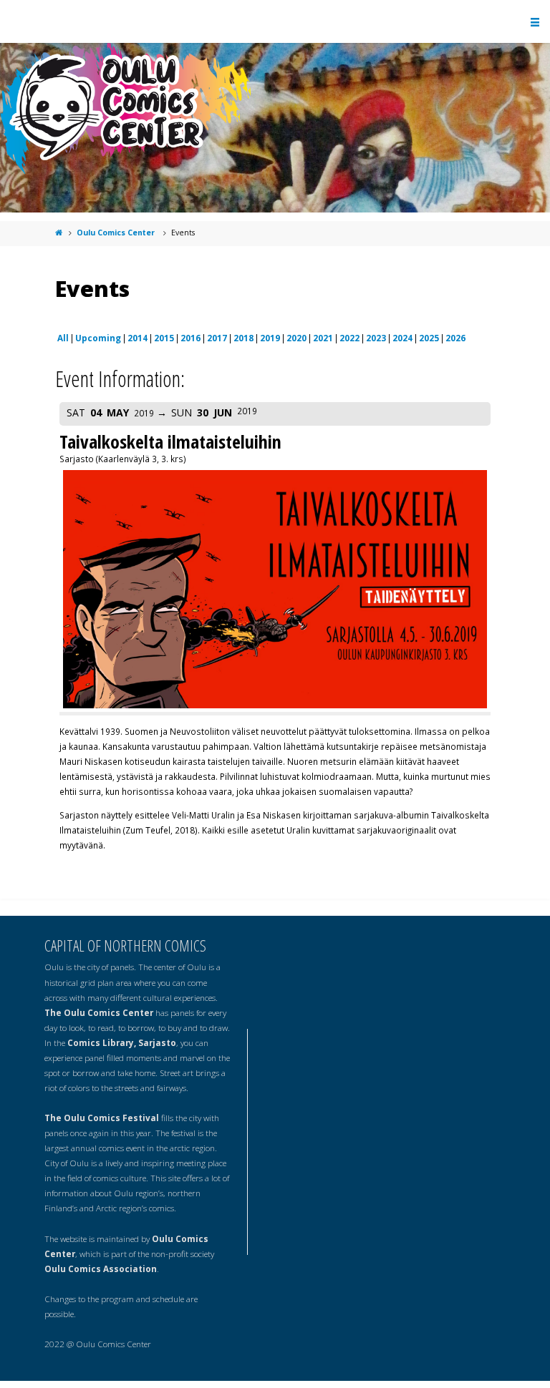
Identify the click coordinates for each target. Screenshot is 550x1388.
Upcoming (98, 337)
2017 (217, 337)
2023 (376, 337)
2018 (243, 337)
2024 (402, 337)
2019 (270, 337)
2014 (137, 337)
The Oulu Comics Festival (101, 1117)
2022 (349, 337)
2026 (455, 337)
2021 (323, 337)
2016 (190, 337)
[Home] (59, 233)
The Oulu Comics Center (98, 1012)
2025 (429, 337)
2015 (164, 337)
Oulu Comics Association (100, 1268)
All (63, 337)
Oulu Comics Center (116, 233)
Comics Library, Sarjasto (121, 1042)
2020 (296, 337)
